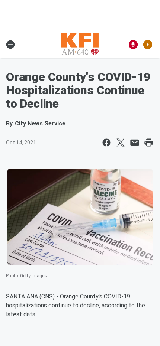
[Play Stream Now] (147, 44)
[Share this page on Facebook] (106, 142)
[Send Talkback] (133, 44)
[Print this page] (149, 142)
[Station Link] (80, 44)
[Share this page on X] (120, 142)
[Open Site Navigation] (10, 44)
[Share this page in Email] (134, 142)
